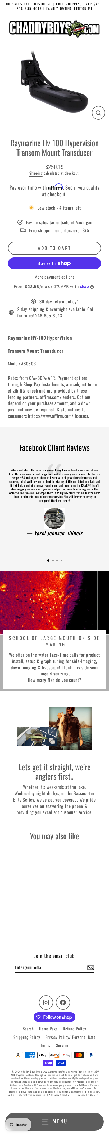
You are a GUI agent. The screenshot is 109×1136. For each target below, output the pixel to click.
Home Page (48, 1028)
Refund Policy (74, 1028)
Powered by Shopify (87, 1095)
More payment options (54, 277)
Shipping (36, 173)
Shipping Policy (26, 1037)
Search (28, 1028)
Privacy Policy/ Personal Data (71, 1037)
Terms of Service (55, 1045)
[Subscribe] (90, 967)
